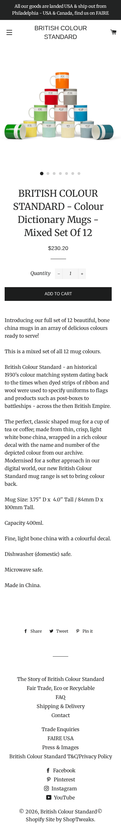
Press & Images (60, 747)
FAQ (60, 697)
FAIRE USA (60, 738)
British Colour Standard (60, 32)
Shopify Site (40, 819)
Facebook (63, 770)
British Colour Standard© (71, 811)
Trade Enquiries (60, 729)
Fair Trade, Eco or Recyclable (61, 688)
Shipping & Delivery (61, 706)
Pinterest (63, 779)
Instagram (63, 788)
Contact (61, 715)
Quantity (40, 273)
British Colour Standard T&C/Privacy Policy (60, 756)
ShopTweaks (78, 819)
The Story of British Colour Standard (60, 679)
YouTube (64, 797)
